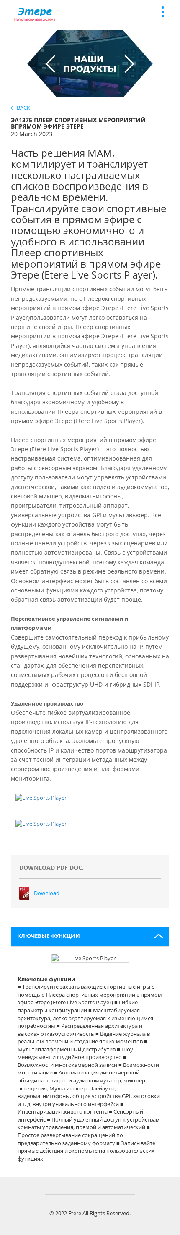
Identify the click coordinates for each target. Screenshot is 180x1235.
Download (46, 893)
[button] (90, 936)
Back (21, 107)
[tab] (90, 936)
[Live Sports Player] (41, 797)
